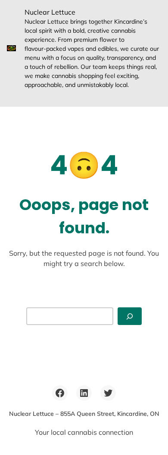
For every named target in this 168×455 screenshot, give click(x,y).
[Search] (130, 316)
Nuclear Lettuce (50, 12)
